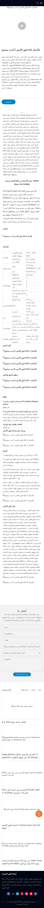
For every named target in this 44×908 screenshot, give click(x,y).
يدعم (39, 690)
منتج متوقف (25, 690)
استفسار (8, 102)
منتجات (33, 690)
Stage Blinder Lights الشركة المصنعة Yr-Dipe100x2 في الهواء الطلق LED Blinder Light (20, 756)
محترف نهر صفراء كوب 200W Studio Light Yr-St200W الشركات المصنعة (21, 791)
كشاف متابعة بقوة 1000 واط (14, 722)
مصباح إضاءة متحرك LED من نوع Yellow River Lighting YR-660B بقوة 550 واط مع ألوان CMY (22, 862)
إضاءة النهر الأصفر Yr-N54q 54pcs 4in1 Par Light (21, 826)
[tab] (22, 111)
